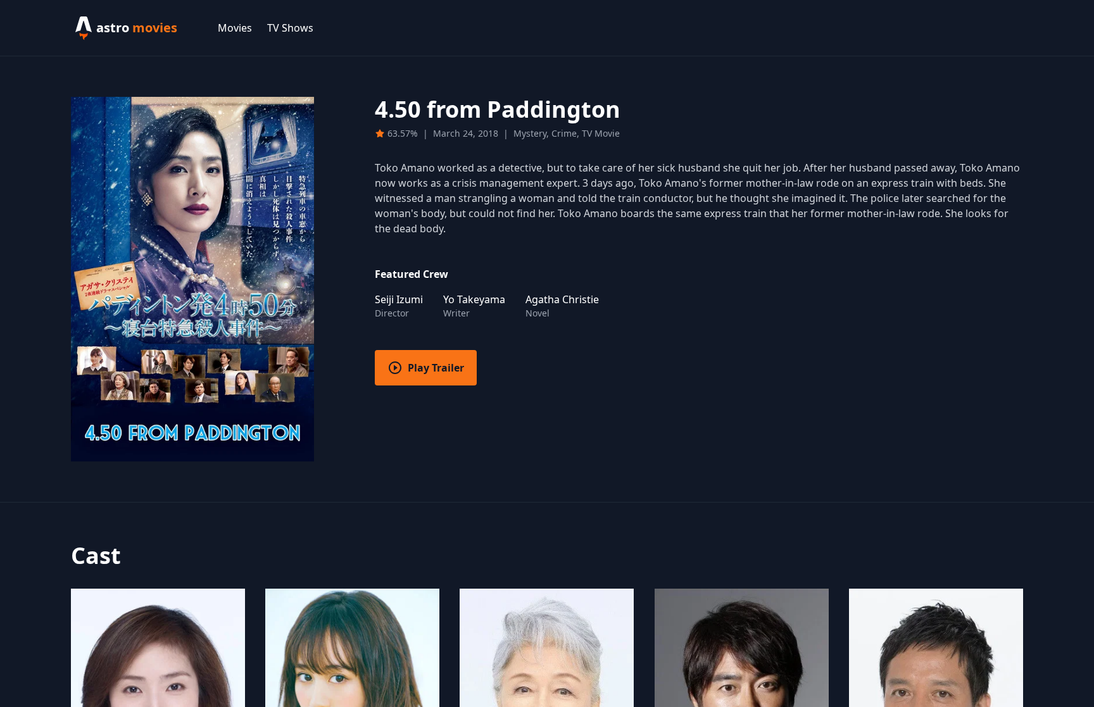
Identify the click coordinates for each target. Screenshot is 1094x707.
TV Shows (290, 28)
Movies (235, 28)
